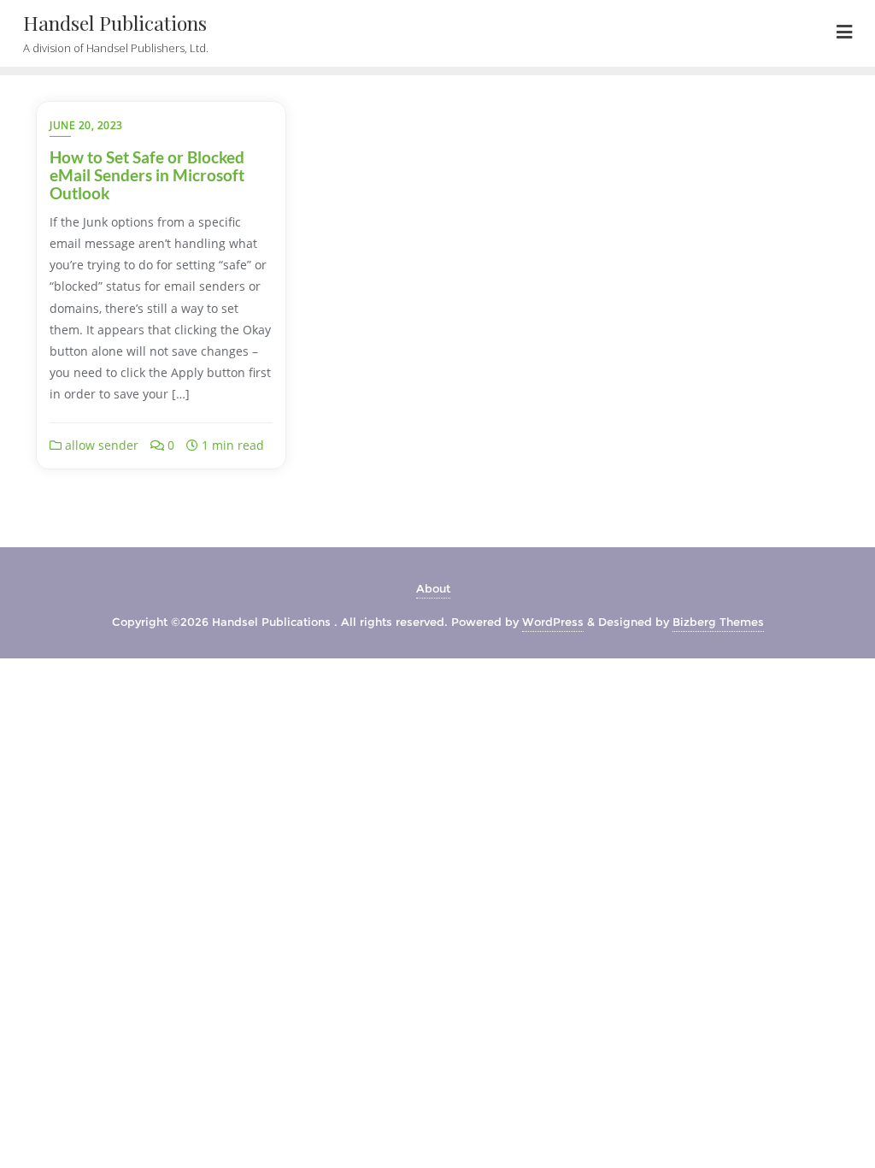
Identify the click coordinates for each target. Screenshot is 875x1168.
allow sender (100, 445)
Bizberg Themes (718, 621)
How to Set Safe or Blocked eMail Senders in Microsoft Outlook (147, 175)
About (433, 588)
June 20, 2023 (86, 125)
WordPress (553, 621)
